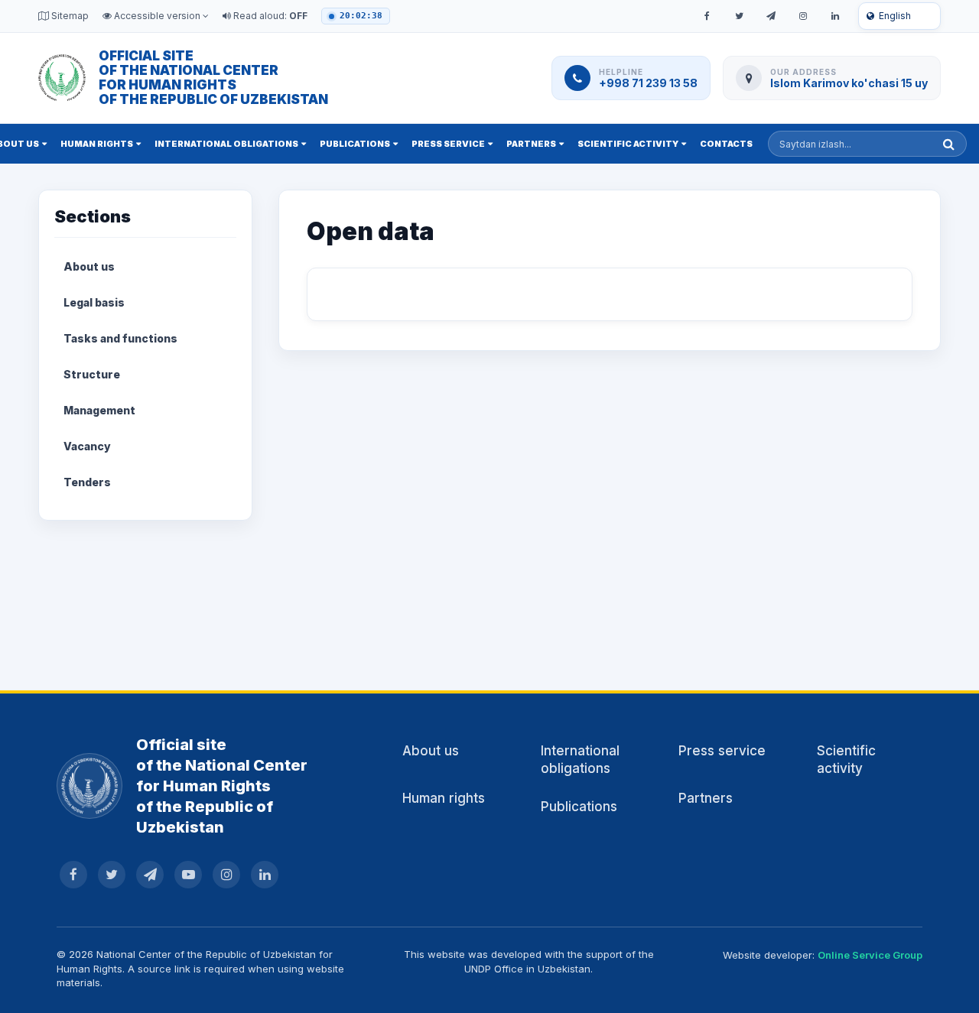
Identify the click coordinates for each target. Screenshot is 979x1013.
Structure (91, 374)
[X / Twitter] (739, 16)
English (895, 15)
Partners (531, 143)
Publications (355, 143)
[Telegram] (771, 16)
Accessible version (157, 15)
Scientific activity (627, 143)
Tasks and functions (120, 338)
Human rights (96, 143)
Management (99, 410)
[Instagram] (803, 16)
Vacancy (87, 446)
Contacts (726, 143)
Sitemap (69, 15)
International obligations (226, 143)
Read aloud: (269, 15)
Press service (448, 143)
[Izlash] (948, 144)
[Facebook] (707, 16)
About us (89, 266)
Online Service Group (870, 955)
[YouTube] (188, 874)
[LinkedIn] (835, 16)
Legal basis (94, 302)
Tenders (87, 482)
